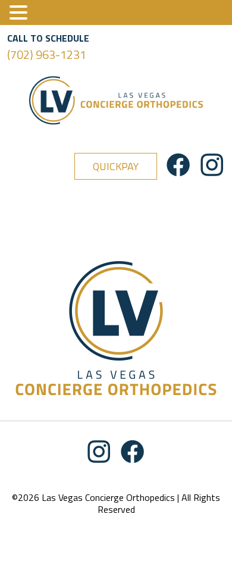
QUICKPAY (116, 166)
